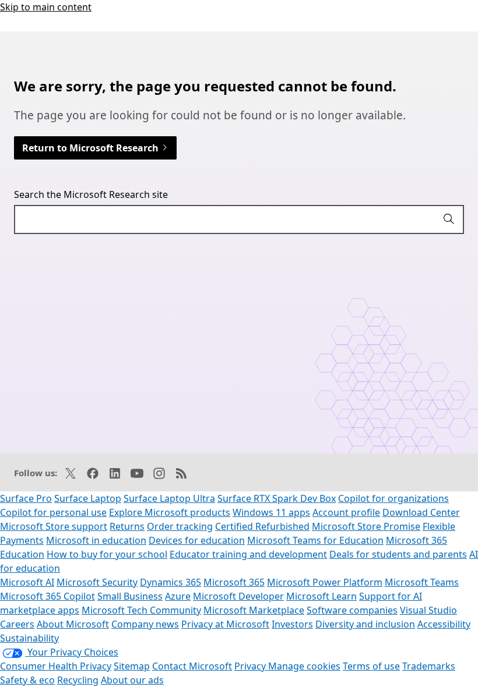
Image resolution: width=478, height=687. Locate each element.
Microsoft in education (96, 540)
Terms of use (371, 666)
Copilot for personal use (53, 512)
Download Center (421, 512)
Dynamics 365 (170, 582)
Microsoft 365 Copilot (47, 596)
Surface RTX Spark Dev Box (276, 498)
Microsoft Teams (422, 582)
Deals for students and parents (398, 554)
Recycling (78, 680)
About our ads (132, 680)
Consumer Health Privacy (55, 666)
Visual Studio (428, 610)
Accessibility (443, 624)
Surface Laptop (87, 498)
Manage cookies (304, 666)
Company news (145, 624)
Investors (292, 624)
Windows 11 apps (271, 512)
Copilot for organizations (393, 498)
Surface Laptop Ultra (169, 498)
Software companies (352, 610)
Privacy (251, 666)
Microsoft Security (97, 582)
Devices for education (197, 540)
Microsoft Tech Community (141, 610)
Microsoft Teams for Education (315, 540)
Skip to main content (46, 7)
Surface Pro (26, 498)
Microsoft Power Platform (324, 582)
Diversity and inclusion (365, 624)
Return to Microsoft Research (91, 147)
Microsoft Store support (53, 526)
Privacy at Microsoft (225, 624)
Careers (17, 624)
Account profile (346, 512)
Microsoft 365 (234, 582)
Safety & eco (27, 680)
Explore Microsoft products (169, 512)
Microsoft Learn (321, 596)
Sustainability (29, 638)
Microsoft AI (27, 582)
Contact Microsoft (192, 666)
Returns (127, 526)
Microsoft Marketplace (253, 610)
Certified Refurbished (262, 526)
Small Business (130, 596)
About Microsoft (73, 624)
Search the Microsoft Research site (91, 194)
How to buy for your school (107, 554)
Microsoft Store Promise (366, 526)
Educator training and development (248, 554)
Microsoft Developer (238, 596)
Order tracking (180, 526)
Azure (178, 596)
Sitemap (132, 666)
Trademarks (428, 666)
